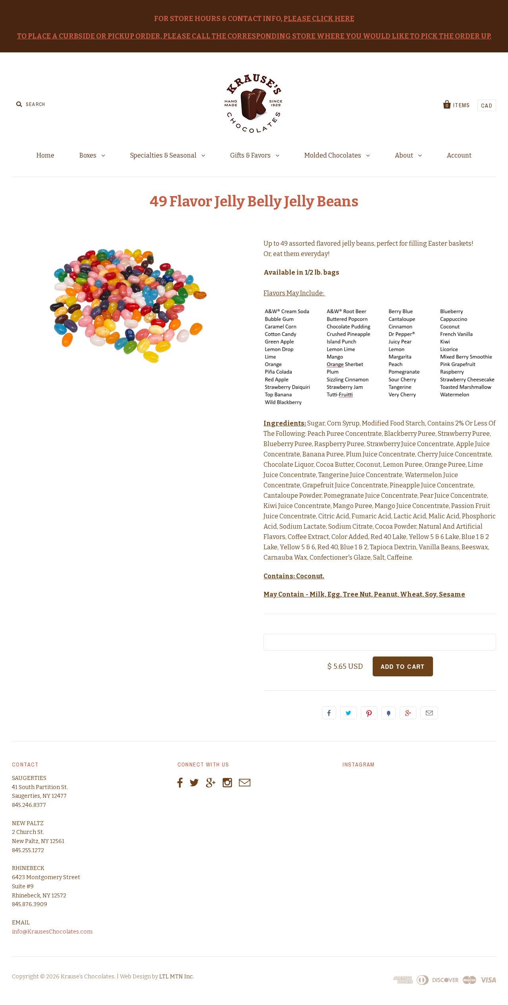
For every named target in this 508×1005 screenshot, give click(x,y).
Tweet (348, 713)
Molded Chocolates (333, 155)
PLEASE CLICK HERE (318, 19)
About (404, 155)
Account (459, 155)
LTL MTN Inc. (176, 976)
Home (45, 155)
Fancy (388, 713)
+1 (408, 713)
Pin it (369, 713)
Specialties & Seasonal (164, 155)
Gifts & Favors (251, 155)
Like (329, 713)
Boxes (88, 155)
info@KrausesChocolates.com (52, 931)
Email (429, 713)
